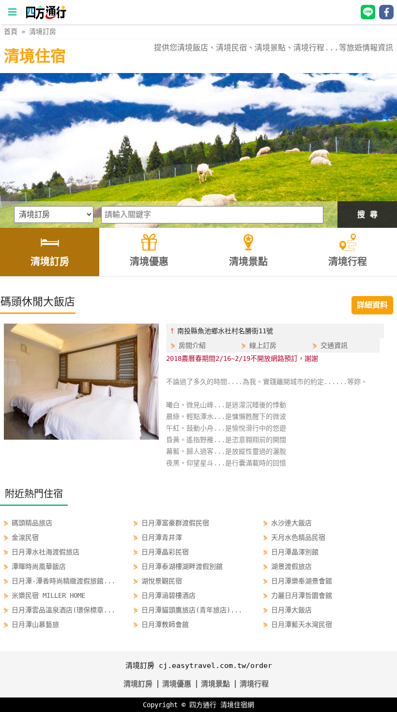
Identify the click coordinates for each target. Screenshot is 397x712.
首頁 (10, 31)
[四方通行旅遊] (45, 17)
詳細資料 (372, 305)
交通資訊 (334, 345)
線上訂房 (262, 345)
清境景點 (215, 684)
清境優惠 (176, 684)
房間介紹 (192, 345)
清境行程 (254, 684)
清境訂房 (42, 31)
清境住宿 (35, 56)
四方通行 (202, 705)
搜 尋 (367, 214)
